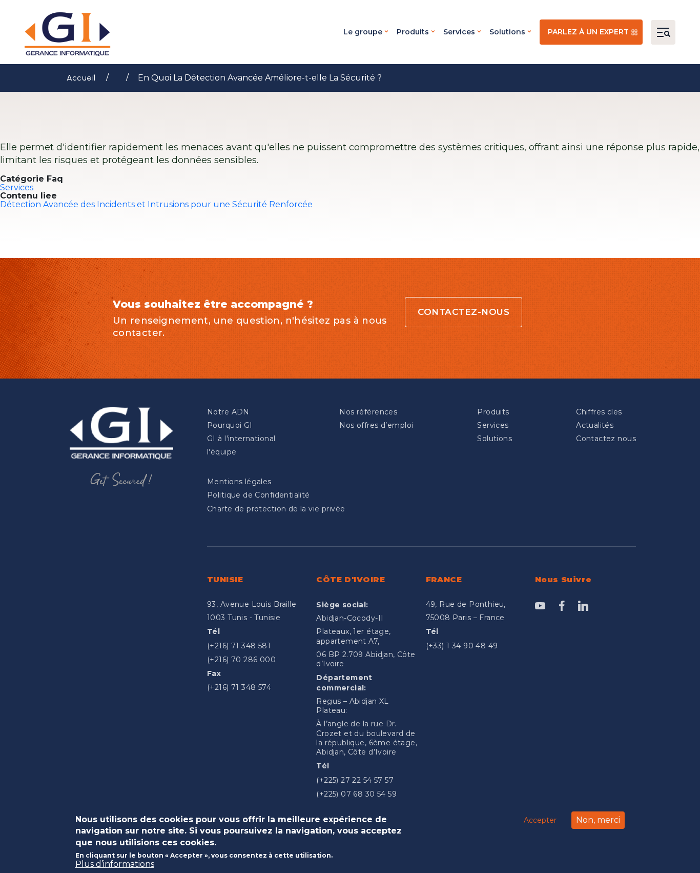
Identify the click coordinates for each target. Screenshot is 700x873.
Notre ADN (228, 411)
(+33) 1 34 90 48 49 (462, 645)
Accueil (81, 78)
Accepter (540, 819)
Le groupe (362, 31)
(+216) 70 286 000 (241, 659)
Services (459, 31)
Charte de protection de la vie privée (276, 508)
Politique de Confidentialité (258, 495)
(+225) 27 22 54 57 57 (355, 780)
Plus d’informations (114, 864)
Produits (413, 31)
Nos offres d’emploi (376, 425)
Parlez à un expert (588, 31)
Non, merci (598, 820)
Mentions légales (239, 481)
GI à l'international (241, 438)
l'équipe (221, 452)
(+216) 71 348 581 (239, 645)
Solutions (507, 31)
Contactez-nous (463, 312)
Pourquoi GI (230, 425)
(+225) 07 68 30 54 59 (356, 794)
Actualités (594, 425)
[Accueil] (71, 34)
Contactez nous (606, 438)
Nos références (368, 411)
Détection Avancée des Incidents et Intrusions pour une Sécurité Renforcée (156, 204)
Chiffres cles (599, 411)
